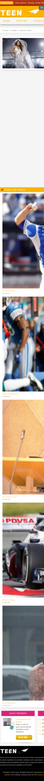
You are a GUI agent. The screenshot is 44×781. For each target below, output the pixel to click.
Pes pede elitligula (8, 600)
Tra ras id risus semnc (9, 497)
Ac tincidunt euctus (8, 703)
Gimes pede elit (21, 3)
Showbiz (14, 30)
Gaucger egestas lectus (9, 394)
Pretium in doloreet (8, 291)
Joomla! (7, 775)
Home (6, 30)
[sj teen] (20, 12)
